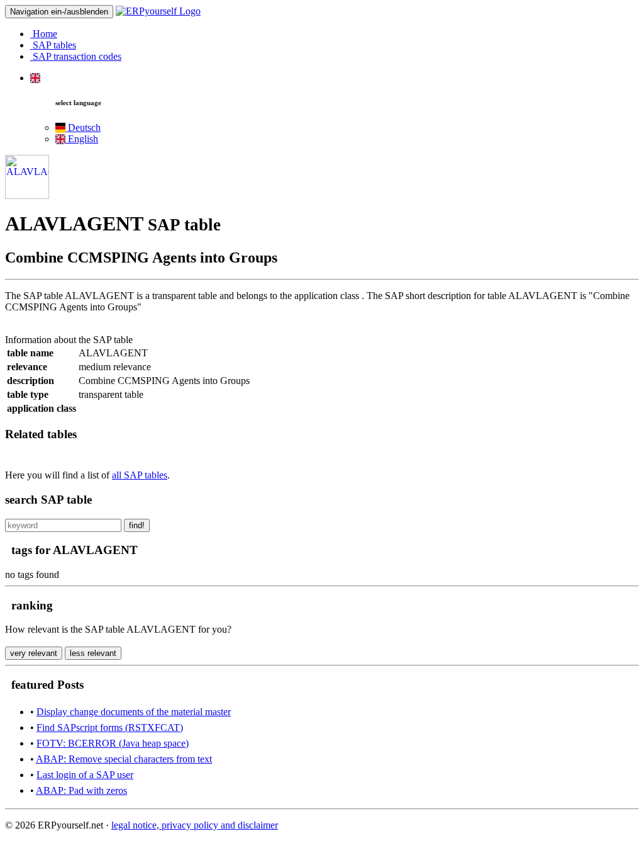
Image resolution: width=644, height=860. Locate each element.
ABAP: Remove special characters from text (124, 759)
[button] (35, 77)
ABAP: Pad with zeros (81, 790)
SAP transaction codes (75, 56)
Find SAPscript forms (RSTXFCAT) (109, 727)
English (81, 138)
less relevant (93, 653)
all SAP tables (139, 475)
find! (137, 525)
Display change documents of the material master (133, 711)
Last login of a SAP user (84, 774)
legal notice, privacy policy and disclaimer (194, 825)
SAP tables (53, 45)
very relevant (33, 653)
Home (43, 33)
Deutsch (83, 127)
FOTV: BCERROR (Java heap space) (112, 743)
